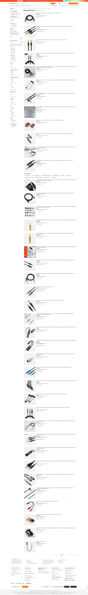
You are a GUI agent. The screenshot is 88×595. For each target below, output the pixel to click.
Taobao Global (48, 590)
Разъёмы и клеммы (44, 8)
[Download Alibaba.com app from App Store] (66, 587)
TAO (51, 590)
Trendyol (54, 590)
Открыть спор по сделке (55, 573)
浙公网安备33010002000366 (59, 593)
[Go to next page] (75, 555)
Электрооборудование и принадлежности (33, 8)
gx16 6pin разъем (69, 175)
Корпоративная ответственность (16, 573)
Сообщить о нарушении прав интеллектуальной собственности (57, 577)
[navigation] (16, 282)
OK (21, 38)
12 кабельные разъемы (46, 563)
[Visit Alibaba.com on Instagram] (71, 580)
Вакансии (12, 575)
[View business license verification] (52, 593)
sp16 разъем (63, 175)
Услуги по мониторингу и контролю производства (30, 578)
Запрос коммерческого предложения (43, 572)
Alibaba (24, 8)
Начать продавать (67, 571)
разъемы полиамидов (47, 177)
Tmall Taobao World (39, 590)
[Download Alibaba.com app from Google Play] (73, 587)
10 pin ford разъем (30, 562)
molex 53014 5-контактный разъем (29, 177)
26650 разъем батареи (39, 177)
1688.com (34, 590)
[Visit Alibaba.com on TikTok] (74, 580)
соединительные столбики (15, 563)
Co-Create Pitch (13, 571)
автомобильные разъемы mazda (32, 563)
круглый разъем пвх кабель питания (48, 562)
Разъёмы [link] (49, 8)
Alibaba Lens (16, 586)
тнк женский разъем (54, 177)
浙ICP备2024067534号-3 (67, 593)
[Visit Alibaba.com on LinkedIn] (67, 580)
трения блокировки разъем (15, 561)
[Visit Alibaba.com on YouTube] (72, 580)
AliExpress (30, 590)
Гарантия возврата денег (28, 571)
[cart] (62, 3)
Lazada (44, 590)
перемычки (29, 561)
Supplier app (46, 586)
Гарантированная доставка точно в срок (30, 574)
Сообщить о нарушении (55, 579)
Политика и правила (28, 580)
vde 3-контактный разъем (35, 175)
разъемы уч (60, 561)
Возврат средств (54, 575)
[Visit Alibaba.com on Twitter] (69, 580)
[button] (50, 3)
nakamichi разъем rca (27, 175)
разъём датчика (60, 562)
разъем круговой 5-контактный (16, 562)
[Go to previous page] (52, 555)
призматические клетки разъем (47, 561)
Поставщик (42, 16)
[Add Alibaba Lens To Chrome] (25, 587)
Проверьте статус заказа (68, 573)
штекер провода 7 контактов (55, 175)
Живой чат (53, 571)
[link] (87, 586)
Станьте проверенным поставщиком (70, 575)
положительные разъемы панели (45, 175)
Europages (57, 590)
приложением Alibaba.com (59, 586)
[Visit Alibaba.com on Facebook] (65, 580)
